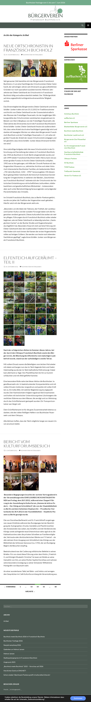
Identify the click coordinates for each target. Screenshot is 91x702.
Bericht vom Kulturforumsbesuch (27, 443)
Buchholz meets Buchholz (73, 131)
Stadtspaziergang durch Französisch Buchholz (20, 658)
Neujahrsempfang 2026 (12, 645)
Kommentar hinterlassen (33, 55)
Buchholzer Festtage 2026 (13, 641)
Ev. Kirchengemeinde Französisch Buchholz (75, 147)
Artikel (6, 621)
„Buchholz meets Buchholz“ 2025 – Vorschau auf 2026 (23, 666)
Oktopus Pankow (70, 158)
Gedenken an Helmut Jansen (14, 649)
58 (56, 587)
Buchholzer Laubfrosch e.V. (74, 135)
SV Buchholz (68, 163)
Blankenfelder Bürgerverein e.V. (75, 127)
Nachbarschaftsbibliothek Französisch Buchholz (73, 153)
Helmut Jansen (9, 654)
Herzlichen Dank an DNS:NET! (15, 671)
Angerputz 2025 (9, 662)
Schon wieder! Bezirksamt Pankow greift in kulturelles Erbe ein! (27, 675)
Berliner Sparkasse (71, 122)
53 (31, 587)
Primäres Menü (88, 25)
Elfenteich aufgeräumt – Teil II (30, 259)
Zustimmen (78, 698)
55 (44, 587)
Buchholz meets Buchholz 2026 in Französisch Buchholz (24, 637)
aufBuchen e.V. (69, 118)
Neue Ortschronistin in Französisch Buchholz (28, 47)
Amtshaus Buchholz (71, 114)
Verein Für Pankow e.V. (72, 175)
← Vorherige (10, 587)
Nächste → (30, 591)
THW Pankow (69, 167)
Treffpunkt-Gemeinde (72, 171)
